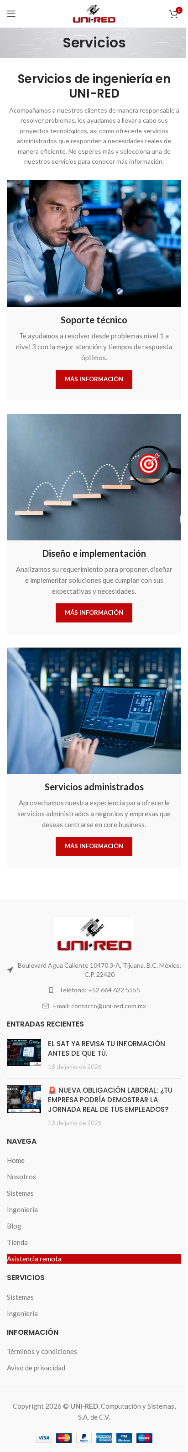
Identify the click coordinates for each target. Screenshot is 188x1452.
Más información (94, 379)
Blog (14, 1226)
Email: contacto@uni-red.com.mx (99, 1006)
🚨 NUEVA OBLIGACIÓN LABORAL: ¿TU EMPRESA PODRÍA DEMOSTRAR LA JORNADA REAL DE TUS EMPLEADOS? (110, 1099)
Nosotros (21, 1176)
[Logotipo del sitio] (94, 13)
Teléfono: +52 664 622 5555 (99, 990)
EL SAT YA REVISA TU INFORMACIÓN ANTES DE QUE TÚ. (106, 1048)
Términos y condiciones (42, 1351)
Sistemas (20, 1193)
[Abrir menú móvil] (11, 14)
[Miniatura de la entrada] (24, 1055)
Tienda (17, 1242)
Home (16, 1160)
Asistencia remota (34, 1259)
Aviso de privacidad (36, 1368)
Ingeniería (22, 1209)
